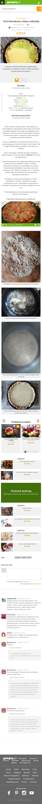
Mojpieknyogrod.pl (12, 782)
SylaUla (9, 633)
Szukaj (39, 8)
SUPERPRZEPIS (21, 18)
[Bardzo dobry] (23, 33)
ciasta (24, 557)
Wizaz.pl (8, 769)
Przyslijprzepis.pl (28, 779)
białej (20, 100)
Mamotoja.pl (25, 769)
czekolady (25, 100)
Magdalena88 (11, 598)
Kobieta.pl (35, 775)
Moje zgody (22, 758)
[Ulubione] (18, 426)
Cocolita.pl (33, 782)
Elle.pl (35, 772)
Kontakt (36, 760)
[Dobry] (21, 33)
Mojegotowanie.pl (14, 779)
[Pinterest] (17, 792)
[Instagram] (25, 792)
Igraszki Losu (11, 642)
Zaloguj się (25, 581)
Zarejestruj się (36, 584)
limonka (13, 110)
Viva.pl (35, 769)
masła (24, 98)
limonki (26, 106)
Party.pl (8, 772)
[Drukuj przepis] (25, 80)
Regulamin (15, 760)
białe (18, 104)
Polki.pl (16, 769)
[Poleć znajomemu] (21, 80)
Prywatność (33, 758)
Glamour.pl (25, 775)
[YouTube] (32, 792)
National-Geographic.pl (11, 775)
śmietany (21, 102)
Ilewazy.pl (27, 772)
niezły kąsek (11, 614)
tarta (29, 557)
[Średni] (19, 33)
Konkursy (6, 760)
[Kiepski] (17, 33)
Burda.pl (24, 782)
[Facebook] (9, 792)
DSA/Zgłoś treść (25, 763)
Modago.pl (17, 772)
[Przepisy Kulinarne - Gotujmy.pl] (13, 2)
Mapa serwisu (25, 760)
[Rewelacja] (25, 33)
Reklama (14, 763)
